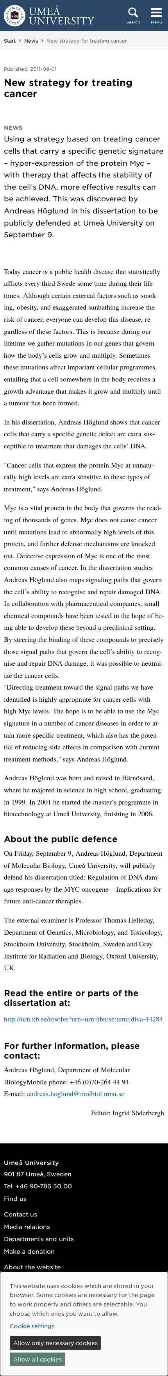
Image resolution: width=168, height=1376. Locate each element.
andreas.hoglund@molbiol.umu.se (75, 1093)
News (31, 41)
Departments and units (39, 1238)
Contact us (20, 1214)
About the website (32, 1266)
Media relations (27, 1226)
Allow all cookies (37, 1359)
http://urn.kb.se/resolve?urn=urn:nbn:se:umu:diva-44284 (83, 1018)
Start (10, 41)
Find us (15, 1198)
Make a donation (29, 1251)
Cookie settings (32, 1325)
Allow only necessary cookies (55, 1342)
